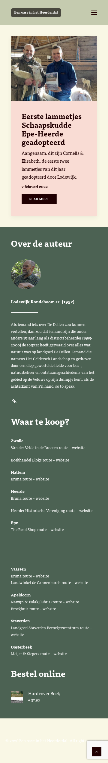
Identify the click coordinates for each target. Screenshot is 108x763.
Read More (39, 199)
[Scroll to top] (96, 751)
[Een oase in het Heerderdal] (36, 12)
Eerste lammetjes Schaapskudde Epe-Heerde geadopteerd (52, 129)
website (79, 447)
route (63, 447)
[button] (94, 12)
